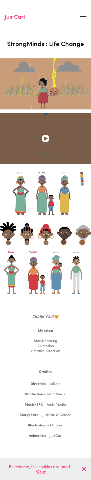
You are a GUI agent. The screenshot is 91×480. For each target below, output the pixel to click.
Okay (41, 471)
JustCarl (15, 16)
